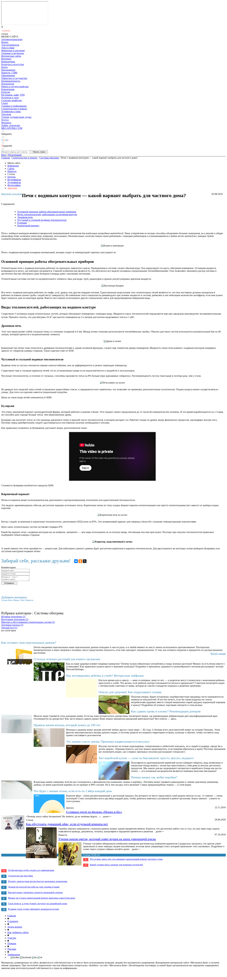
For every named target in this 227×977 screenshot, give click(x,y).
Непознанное (8, 70)
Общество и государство (14, 78)
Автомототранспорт (12, 39)
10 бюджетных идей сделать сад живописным (31, 870)
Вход (3, 155)
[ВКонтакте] (76, 561)
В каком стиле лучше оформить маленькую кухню (33, 909)
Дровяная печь (25, 217)
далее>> (107, 816)
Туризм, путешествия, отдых (16, 117)
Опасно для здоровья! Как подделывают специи (130, 692)
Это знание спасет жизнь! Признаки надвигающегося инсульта (107, 741)
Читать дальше (218, 653)
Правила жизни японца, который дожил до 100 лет (67, 725)
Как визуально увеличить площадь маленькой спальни (35, 892)
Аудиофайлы (14, 182)
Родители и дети (10, 97)
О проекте (12, 921)
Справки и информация (13, 106)
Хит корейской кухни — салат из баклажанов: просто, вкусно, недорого (146, 758)
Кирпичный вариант (28, 225)
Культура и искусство (12, 64)
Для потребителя (10, 45)
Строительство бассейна (20, 876)
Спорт (4, 103)
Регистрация (14, 155)
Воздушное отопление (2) (14, 619)
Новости (12, 171)
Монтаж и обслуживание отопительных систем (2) (28, 622)
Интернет (6, 58)
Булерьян (22, 222)
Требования (13, 954)
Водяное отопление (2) (13, 616)
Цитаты (11, 177)
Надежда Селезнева (11, 194)
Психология (7, 83)
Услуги (5, 120)
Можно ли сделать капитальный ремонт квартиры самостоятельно (41, 898)
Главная (11, 915)
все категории (8, 630)
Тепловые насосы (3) (12, 625)
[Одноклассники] (80, 561)
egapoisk (6, 145)
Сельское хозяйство (11, 100)
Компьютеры (8, 61)
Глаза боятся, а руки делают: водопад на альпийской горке (37, 903)
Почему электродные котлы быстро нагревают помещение (37, 881)
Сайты (10, 168)
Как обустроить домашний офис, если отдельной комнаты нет (67, 824)
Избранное (13, 165)
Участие (11, 938)
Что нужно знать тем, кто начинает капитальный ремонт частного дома (126, 859)
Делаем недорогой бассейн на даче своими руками (33, 887)
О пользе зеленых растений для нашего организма (67, 659)
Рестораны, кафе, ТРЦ (13, 95)
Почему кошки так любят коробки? (154, 777)
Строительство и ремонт (14, 108)
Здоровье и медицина (12, 53)
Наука (4, 67)
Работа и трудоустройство (15, 86)
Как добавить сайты (18, 932)
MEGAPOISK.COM (11, 128)
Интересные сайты (11, 56)
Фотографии (14, 185)
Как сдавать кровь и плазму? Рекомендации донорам (166, 711)
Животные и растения (13, 50)
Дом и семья (7, 47)
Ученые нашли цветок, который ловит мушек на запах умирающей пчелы (107, 839)
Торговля (6, 114)
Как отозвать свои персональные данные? (28, 642)
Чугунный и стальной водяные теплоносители (42, 220)
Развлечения (7, 89)
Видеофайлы (14, 179)
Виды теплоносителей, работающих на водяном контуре (47, 214)
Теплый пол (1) (9, 627)
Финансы (6, 122)
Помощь (11, 943)
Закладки (12, 188)
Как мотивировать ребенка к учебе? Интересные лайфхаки (105, 675)
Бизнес (4, 42)
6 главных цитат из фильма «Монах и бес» (94, 811)
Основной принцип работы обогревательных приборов (46, 211)
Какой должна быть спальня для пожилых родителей (116, 864)
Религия (5, 92)
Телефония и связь (11, 111)
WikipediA (6, 134)
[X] (84, 561)
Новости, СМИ (9, 72)
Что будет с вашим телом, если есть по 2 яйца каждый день (73, 791)
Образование (8, 75)
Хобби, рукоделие (10, 125)
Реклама (11, 949)
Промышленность (10, 81)
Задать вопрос (14, 927)
